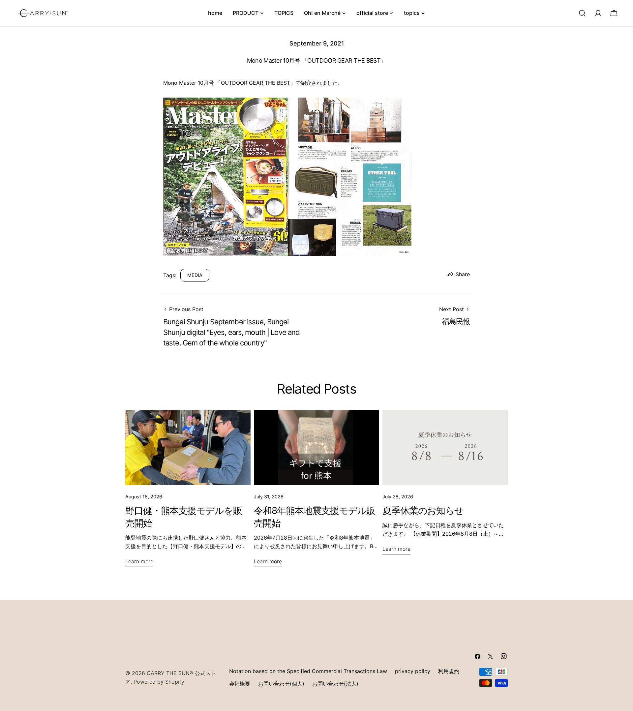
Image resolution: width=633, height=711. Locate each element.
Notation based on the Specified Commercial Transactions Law (308, 671)
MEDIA (194, 275)
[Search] (582, 13)
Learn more (139, 561)
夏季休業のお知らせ (423, 510)
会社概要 (239, 683)
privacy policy (412, 671)
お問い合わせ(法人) (335, 683)
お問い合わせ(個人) (281, 683)
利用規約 (448, 671)
